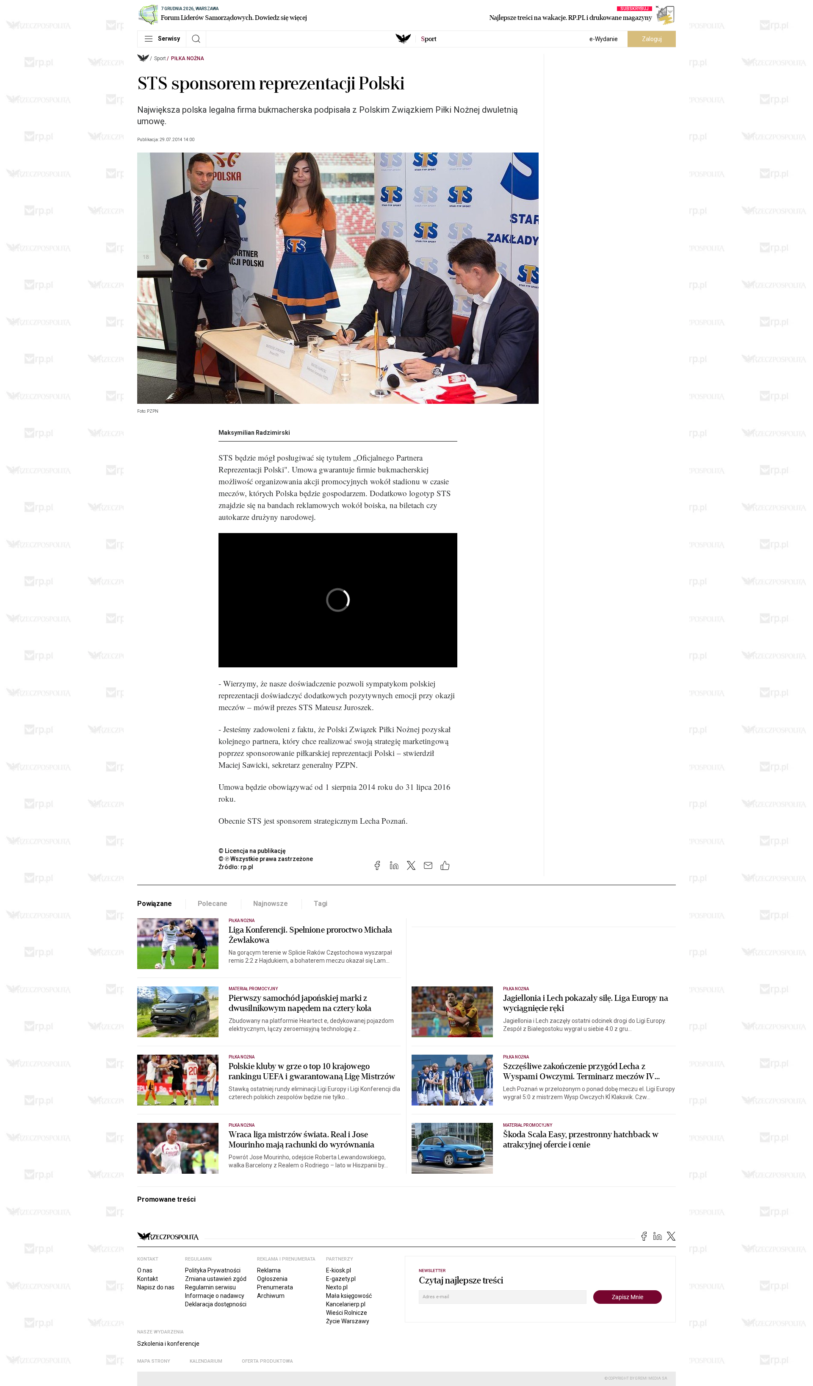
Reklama (269, 1270)
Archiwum (271, 1295)
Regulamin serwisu (210, 1287)
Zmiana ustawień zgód (215, 1278)
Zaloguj (652, 39)
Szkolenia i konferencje (168, 1343)
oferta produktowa (267, 1361)
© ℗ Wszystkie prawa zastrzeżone (265, 858)
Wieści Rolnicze (346, 1312)
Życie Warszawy (347, 1321)
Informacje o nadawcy (214, 1295)
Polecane (213, 904)
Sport (160, 58)
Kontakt (147, 1278)
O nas (144, 1270)
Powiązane (154, 904)
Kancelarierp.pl (345, 1304)
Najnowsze (270, 904)
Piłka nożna (187, 58)
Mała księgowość (349, 1295)
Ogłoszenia (272, 1278)
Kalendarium (206, 1361)
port (429, 39)
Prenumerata (275, 1287)
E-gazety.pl (341, 1278)
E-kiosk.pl (338, 1270)
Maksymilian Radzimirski (254, 432)
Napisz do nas (155, 1287)
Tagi (320, 904)
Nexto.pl (337, 1287)
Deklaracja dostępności (215, 1304)
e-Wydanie (603, 39)
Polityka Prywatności (213, 1270)
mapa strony (153, 1361)
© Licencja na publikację (252, 850)
